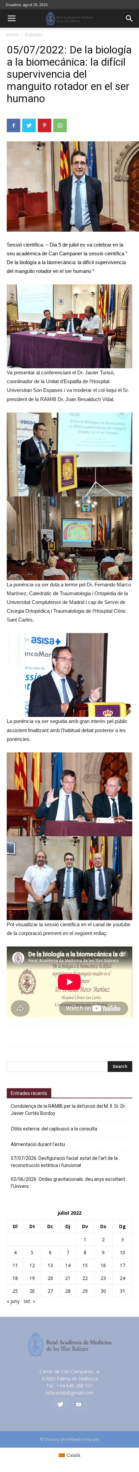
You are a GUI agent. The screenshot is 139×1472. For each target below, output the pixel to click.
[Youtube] (78, 1404)
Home (13, 35)
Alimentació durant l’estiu (38, 1144)
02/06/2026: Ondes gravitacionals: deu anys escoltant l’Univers (68, 1182)
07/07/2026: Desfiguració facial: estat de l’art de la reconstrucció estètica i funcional (64, 1161)
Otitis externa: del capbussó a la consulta (54, 1128)
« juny (13, 1301)
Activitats (33, 35)
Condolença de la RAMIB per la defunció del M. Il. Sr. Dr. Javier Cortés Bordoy (68, 1109)
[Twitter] (60, 1404)
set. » (29, 1301)
